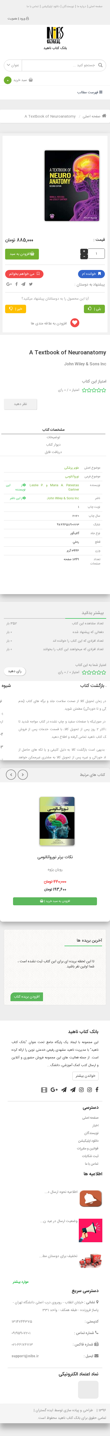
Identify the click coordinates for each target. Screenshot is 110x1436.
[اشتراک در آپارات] (44, 1090)
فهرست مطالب (88, 92)
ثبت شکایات (90, 1156)
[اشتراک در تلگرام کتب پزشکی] (64, 1090)
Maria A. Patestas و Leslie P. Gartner (54, 487)
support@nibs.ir (25, 1356)
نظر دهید (20, 404)
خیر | (18, 309)
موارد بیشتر (20, 1282)
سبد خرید (17, 80)
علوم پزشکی (71, 467)
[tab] (53, 430)
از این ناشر (16, 498)
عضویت (12, 18)
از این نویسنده (16, 487)
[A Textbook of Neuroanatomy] (69, 187)
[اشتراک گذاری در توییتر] (31, 284)
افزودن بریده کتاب (27, 997)
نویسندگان (68, 6)
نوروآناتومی (72, 476)
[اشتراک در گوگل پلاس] (54, 1090)
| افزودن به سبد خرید (56, 901)
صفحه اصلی (95, 6)
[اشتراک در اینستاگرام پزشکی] (81, 1090)
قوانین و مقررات (87, 1148)
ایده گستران (44, 1410)
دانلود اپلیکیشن (50, 6)
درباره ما (81, 6)
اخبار (95, 1125)
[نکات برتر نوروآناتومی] (55, 823)
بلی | (97, 309)
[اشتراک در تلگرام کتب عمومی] (72, 1090)
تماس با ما (33, 6)
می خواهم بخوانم (21, 274)
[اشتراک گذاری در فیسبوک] (16, 284)
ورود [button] (22, 18)
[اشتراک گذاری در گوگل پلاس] (9, 284)
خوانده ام (89, 274)
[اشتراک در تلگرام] (23, 284)
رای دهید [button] (14, 671)
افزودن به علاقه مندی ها (49, 324)
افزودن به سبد (20, 254)
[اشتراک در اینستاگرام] (89, 1090)
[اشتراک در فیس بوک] (96, 1090)
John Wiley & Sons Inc (63, 498)
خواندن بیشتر (85, 1076)
